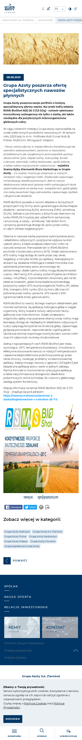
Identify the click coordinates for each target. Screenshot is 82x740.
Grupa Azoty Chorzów (43, 541)
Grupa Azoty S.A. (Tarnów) (18, 20)
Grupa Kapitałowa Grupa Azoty (21, 546)
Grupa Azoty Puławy (16, 541)
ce (33, 703)
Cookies (40, 703)
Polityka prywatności (18, 650)
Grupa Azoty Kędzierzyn (43, 536)
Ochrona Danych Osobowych (24, 643)
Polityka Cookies (15, 657)
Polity (28, 703)
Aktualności (45, 20)
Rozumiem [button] (13, 719)
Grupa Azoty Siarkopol (17, 531)
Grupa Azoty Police (15, 536)
